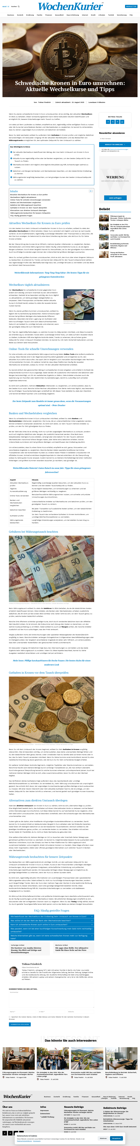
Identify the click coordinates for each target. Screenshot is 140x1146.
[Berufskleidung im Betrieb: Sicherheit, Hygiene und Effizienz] (104, 245)
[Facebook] (108, 122)
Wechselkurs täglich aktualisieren (23, 197)
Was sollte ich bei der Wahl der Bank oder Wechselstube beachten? (41, 921)
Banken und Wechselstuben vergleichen (25, 202)
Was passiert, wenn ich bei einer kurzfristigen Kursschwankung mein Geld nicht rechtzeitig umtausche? (51, 930)
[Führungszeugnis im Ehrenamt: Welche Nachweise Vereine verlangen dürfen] (104, 218)
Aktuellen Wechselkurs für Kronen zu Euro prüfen (29, 195)
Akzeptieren (116, 1138)
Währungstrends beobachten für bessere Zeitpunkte (30, 213)
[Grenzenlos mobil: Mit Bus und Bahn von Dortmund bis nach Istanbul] (104, 237)
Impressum (36, 1141)
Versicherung (108, 1116)
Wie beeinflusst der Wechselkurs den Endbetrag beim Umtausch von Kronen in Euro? (49, 916)
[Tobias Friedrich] (14, 971)
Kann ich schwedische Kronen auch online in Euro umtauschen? (39, 925)
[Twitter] (113, 122)
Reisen (66, 1124)
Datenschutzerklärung (24, 1141)
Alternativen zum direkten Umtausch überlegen (28, 210)
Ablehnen (103, 1138)
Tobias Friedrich (44, 102)
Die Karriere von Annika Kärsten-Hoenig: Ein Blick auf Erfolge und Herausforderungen (26, 950)
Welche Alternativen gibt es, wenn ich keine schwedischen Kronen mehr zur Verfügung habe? (49, 937)
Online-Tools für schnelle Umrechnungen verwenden (30, 200)
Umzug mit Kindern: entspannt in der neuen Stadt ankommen (118, 254)
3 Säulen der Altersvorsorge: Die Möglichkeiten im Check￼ (115, 1112)
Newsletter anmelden (114, 144)
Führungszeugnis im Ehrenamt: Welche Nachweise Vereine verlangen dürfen (120, 218)
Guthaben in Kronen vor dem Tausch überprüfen (28, 208)
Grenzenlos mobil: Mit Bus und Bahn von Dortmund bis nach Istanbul (120, 237)
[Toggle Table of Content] (89, 191)
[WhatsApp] (122, 122)
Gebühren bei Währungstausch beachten (25, 205)
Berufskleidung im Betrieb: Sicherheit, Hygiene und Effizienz (119, 246)
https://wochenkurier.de (30, 967)
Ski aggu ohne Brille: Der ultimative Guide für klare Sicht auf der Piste (71, 949)
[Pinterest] (117, 122)
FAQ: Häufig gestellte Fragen (21, 216)
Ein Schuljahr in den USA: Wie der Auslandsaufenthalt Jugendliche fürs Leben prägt (120, 227)
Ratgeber (70, 76)
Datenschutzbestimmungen (119, 149)
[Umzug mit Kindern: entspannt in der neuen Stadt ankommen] (104, 254)
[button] (15, 6)
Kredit (105, 1129)
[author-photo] (3, 1077)
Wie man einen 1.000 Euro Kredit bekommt (119, 1127)
